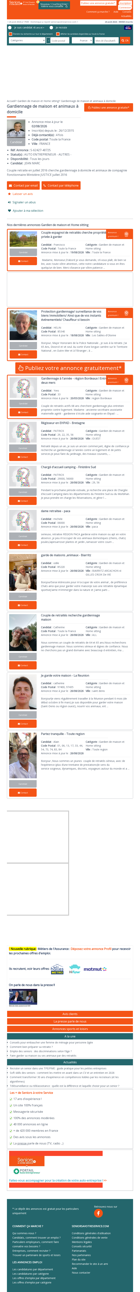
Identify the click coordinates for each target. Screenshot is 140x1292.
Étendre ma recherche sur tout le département (33, 34)
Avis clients (70, 1014)
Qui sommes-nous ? (24, 1233)
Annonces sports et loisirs (70, 1029)
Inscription (125, 3)
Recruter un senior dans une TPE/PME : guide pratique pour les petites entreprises (58, 1068)
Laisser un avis (23, 194)
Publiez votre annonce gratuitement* (73, 368)
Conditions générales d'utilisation (91, 1233)
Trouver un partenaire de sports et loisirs (36, 1255)
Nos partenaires (81, 1255)
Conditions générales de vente (90, 1237)
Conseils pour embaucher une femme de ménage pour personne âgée (51, 1042)
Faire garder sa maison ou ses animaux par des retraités (43, 1055)
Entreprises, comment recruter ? (31, 1250)
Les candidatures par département (32, 1269)
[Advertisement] (70, 72)
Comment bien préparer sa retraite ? (31, 1047)
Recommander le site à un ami (90, 1264)
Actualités (126, 16)
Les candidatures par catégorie (30, 1273)
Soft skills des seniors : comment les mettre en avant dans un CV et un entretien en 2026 (62, 1072)
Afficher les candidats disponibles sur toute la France (83, 34)
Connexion (125, 7)
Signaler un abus (24, 202)
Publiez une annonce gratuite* (98, 3)
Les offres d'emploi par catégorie (31, 1282)
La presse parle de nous (70, 1021)
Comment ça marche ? (98, 11)
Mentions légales (82, 1242)
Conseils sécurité (82, 1246)
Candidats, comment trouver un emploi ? (36, 1237)
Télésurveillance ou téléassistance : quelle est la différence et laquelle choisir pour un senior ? (64, 1086)
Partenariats (79, 1250)
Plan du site (78, 1259)
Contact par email (26, 185)
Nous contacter (81, 1272)
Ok (127, 40)
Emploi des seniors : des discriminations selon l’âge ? (41, 1051)
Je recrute (61, 27)
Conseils (126, 11)
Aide (116, 11)
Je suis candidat (29, 27)
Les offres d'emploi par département (34, 1278)
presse (22, 1143)
